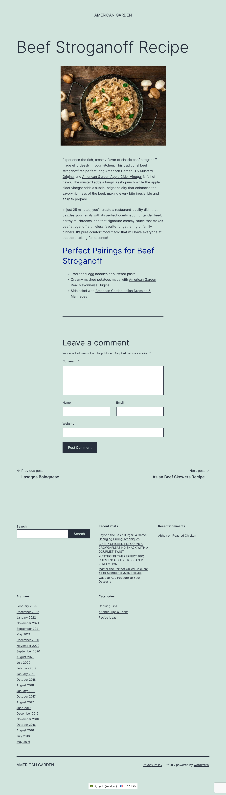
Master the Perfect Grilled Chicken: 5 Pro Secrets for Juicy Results (123, 570)
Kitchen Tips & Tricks (113, 612)
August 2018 (25, 685)
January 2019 (26, 674)
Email (120, 402)
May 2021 (23, 634)
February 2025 (27, 606)
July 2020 (23, 662)
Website (68, 423)
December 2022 (28, 612)
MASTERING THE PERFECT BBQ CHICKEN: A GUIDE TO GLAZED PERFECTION (121, 560)
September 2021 (28, 628)
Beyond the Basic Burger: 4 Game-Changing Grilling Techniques (123, 537)
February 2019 (27, 668)
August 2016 (25, 730)
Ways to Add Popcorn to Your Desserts (119, 579)
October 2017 (26, 696)
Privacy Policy (152, 765)
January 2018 (26, 691)
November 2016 (28, 719)
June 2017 (24, 708)
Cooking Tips (108, 606)
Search (22, 526)
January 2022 (26, 617)
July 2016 (23, 736)
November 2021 (28, 623)
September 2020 (28, 651)
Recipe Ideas (107, 617)
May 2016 (23, 741)
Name (67, 402)
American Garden (113, 15)
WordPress (201, 765)
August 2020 (25, 657)
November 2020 (28, 645)
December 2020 (28, 640)
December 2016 (28, 713)
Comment (71, 361)
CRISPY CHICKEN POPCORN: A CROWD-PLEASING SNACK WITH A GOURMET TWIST (123, 547)
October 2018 (26, 679)
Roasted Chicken (184, 535)
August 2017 (25, 702)
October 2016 (26, 724)
